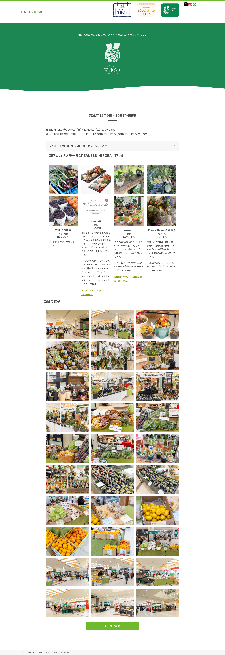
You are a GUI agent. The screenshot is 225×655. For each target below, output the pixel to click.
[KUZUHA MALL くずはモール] (32, 12)
